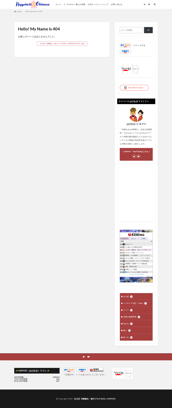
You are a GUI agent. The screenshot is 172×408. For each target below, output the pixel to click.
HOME (18, 12)
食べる (127, 337)
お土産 (127, 296)
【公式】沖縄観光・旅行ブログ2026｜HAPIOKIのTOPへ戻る (62, 43)
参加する (149, 276)
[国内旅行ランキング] (97, 371)
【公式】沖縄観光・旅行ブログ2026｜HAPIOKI (94, 399)
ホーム (58, 4)
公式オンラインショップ (98, 4)
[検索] (148, 30)
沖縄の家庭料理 (131, 317)
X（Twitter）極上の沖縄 (74, 4)
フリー (127, 310)
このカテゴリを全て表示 (136, 274)
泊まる (127, 323)
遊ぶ (127, 330)
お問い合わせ (116, 4)
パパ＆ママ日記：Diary (134, 303)
